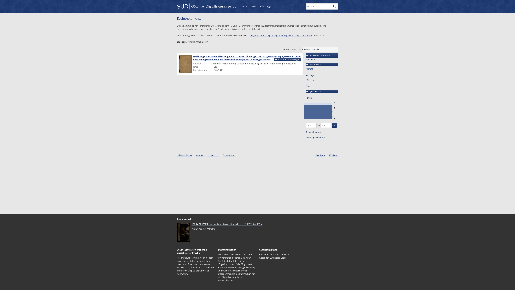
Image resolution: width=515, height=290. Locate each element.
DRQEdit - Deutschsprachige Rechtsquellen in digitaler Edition (280, 35)
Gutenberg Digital (268, 249)
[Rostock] (313, 91)
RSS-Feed (333, 155)
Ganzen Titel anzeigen (287, 59)
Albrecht (311, 68)
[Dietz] (310, 80)
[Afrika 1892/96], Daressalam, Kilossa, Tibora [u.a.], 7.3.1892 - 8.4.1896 (227, 224)
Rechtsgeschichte (315, 137)
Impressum (213, 155)
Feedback (320, 155)
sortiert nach (296, 49)
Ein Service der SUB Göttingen (257, 6)
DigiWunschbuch (227, 249)
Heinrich (313, 64)
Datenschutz (229, 155)
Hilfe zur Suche (184, 155)
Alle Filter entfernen (318, 55)
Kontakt (200, 155)
